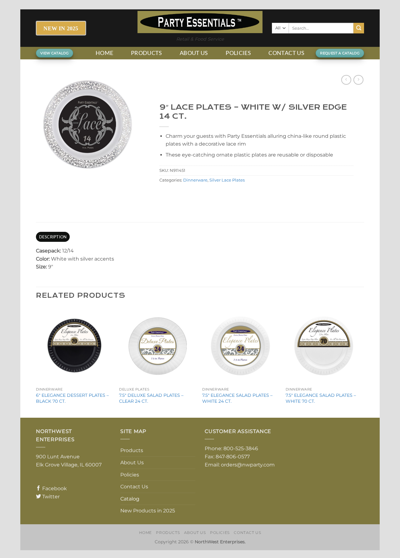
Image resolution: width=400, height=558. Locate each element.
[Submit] (358, 28)
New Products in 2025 (147, 511)
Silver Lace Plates (227, 180)
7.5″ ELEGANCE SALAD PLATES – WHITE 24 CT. (237, 398)
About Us (194, 53)
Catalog (129, 499)
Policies (238, 53)
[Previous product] (358, 80)
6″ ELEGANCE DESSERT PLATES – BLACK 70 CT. (72, 398)
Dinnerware (195, 180)
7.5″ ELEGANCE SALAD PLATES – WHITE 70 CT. (321, 398)
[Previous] (36, 361)
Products (146, 53)
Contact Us (286, 53)
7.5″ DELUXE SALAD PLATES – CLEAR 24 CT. (151, 398)
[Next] (362, 361)
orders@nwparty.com (248, 465)
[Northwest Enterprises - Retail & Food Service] (200, 22)
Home (104, 53)
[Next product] (346, 80)
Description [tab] (53, 236)
